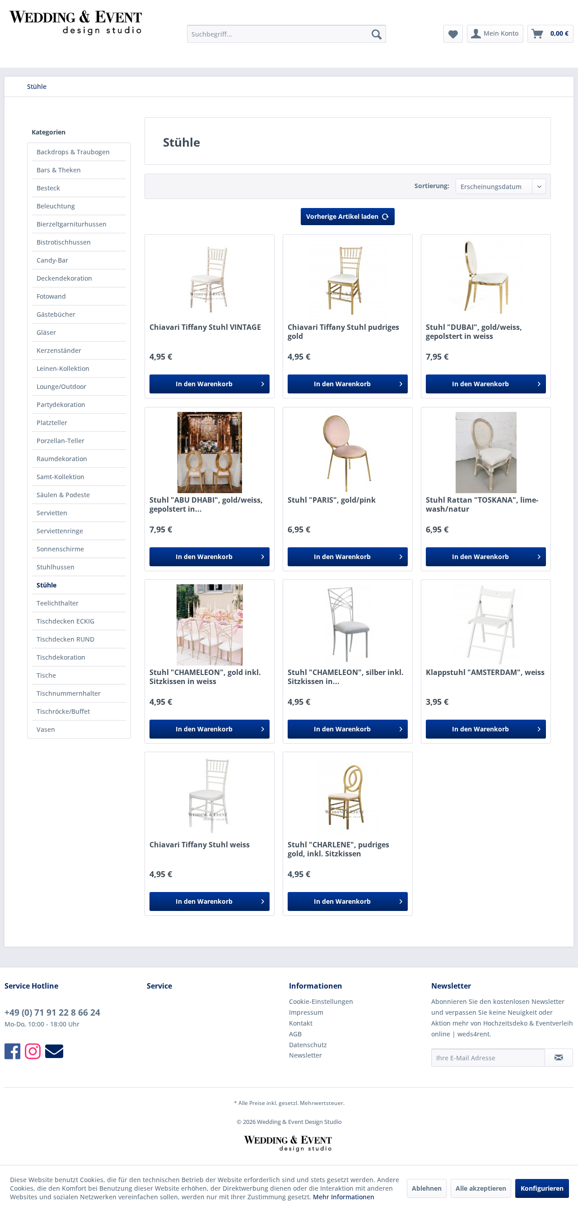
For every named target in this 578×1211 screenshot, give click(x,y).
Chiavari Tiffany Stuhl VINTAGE (205, 327)
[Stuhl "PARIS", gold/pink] (348, 452)
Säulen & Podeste (63, 494)
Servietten (52, 512)
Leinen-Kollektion (63, 368)
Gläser (46, 332)
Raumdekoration (62, 458)
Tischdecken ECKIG (65, 621)
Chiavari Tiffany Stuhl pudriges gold (343, 332)
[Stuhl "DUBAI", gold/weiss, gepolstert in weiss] (486, 279)
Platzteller (52, 422)
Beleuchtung (56, 206)
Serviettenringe (60, 531)
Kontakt (300, 1023)
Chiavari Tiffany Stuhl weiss (199, 845)
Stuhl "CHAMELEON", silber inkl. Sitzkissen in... (346, 677)
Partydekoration (61, 404)
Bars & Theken (59, 170)
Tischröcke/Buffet (63, 711)
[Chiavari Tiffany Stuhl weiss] (209, 797)
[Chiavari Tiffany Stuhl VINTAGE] (209, 279)
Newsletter (305, 1055)
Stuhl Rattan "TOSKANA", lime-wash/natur (482, 504)
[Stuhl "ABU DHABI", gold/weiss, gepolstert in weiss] (209, 452)
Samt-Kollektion (60, 476)
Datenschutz (308, 1044)
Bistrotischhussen (64, 242)
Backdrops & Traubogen (73, 152)
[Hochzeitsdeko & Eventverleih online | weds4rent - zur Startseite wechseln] (77, 36)
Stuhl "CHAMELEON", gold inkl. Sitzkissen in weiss (205, 677)
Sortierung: (432, 185)
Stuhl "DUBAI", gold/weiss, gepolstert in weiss (474, 332)
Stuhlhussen (56, 567)
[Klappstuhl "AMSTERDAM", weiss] (486, 625)
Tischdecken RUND (65, 639)
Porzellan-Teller (60, 440)
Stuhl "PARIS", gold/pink (332, 500)
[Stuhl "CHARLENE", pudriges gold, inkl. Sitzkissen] (348, 797)
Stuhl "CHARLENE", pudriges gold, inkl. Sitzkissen (338, 849)
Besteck (48, 188)
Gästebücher (56, 314)
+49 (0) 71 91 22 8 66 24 (52, 1012)
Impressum (306, 1012)
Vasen (46, 729)
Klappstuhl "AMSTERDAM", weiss (485, 672)
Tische (46, 675)
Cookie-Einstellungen (321, 1001)
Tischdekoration (61, 657)
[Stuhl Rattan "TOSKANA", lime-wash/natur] (486, 452)
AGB (295, 1034)
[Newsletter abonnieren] (559, 1058)
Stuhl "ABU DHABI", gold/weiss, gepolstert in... (206, 504)
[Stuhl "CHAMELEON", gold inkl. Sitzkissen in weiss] (209, 625)
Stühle (46, 585)
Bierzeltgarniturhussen (72, 224)
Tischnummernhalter (69, 693)
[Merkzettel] (453, 34)
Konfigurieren (542, 1188)
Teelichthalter (58, 603)
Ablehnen (427, 1188)
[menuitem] (286, 34)
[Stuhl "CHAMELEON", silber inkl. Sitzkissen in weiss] (348, 625)
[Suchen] (376, 34)
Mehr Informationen (343, 1197)
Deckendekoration (64, 278)
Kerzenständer (59, 350)
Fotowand (51, 296)
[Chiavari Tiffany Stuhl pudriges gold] (348, 279)
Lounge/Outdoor (61, 386)
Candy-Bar (52, 260)
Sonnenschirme (60, 549)
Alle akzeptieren (481, 1188)
